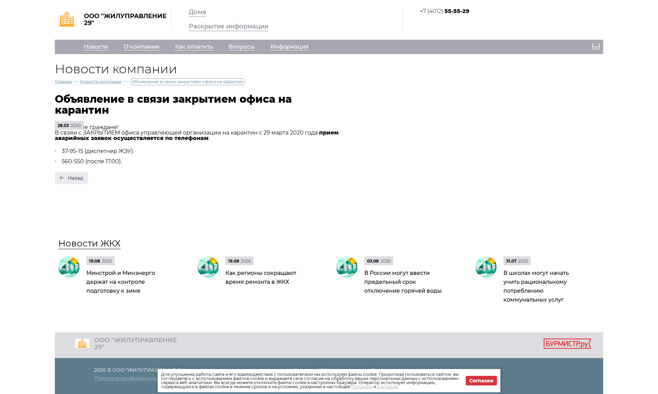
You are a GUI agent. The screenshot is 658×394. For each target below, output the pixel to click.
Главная (63, 81)
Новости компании (100, 81)
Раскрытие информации (228, 26)
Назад (75, 178)
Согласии (387, 386)
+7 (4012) (444, 11)
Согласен (481, 381)
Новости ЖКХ (89, 243)
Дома (197, 12)
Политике (362, 386)
